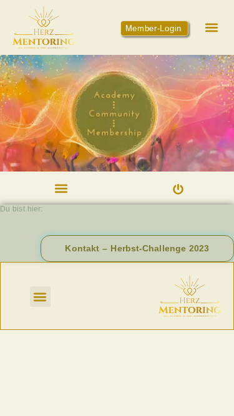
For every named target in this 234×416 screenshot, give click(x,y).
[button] (211, 27)
